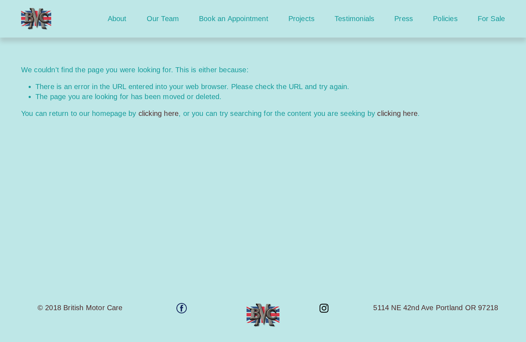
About (117, 19)
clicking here (158, 113)
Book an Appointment (233, 19)
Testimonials (354, 19)
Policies (445, 19)
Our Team (163, 19)
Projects (301, 19)
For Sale (491, 19)
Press (403, 19)
